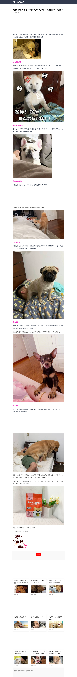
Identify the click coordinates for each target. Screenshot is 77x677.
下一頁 (38, 554)
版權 (26, 671)
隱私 (24, 671)
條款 (22, 671)
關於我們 (15, 671)
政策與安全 (19, 671)
